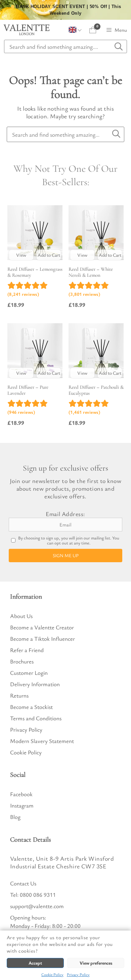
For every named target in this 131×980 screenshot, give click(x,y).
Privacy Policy (78, 974)
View (21, 255)
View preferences (96, 963)
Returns (19, 695)
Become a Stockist (31, 707)
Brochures (22, 661)
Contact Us (23, 883)
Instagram (22, 805)
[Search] (116, 134)
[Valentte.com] (26, 30)
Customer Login (29, 673)
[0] (92, 29)
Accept (35, 963)
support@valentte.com (37, 906)
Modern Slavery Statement (42, 741)
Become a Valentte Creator (42, 627)
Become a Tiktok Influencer (42, 638)
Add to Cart (49, 255)
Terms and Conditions (35, 718)
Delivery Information (35, 684)
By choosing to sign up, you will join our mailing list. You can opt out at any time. (68, 540)
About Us (21, 616)
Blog (15, 817)
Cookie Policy (52, 974)
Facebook (21, 794)
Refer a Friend (27, 650)
